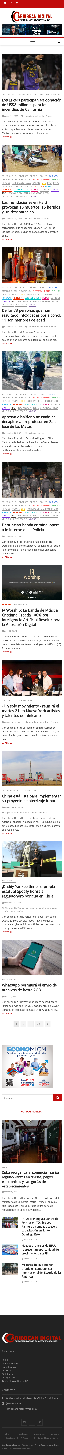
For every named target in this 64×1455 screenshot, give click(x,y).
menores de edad (48, 326)
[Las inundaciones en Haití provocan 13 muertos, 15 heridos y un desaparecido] (32, 158)
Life (44, 183)
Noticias (6, 1168)
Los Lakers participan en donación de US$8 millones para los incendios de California (32, 104)
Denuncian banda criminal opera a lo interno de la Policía (31, 527)
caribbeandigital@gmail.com (21, 1408)
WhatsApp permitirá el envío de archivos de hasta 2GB (29, 987)
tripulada (43, 812)
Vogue (32, 196)
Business (53, 176)
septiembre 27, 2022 (13, 902)
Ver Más (9, 137)
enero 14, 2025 (11, 116)
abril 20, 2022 (10, 996)
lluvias (37, 218)
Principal (7, 189)
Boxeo (43, 176)
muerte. (40, 433)
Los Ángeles (47, 116)
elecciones (25, 179)
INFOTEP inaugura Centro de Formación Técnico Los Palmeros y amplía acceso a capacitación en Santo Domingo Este (40, 1226)
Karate (36, 183)
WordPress (54, 1445)
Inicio (5, 1359)
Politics (39, 186)
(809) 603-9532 (14, 1403)
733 (40, 1024)
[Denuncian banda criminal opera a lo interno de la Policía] (32, 480)
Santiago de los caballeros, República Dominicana (31, 1398)
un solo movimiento (49, 722)
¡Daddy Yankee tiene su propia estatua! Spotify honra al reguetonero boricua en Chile (28, 891)
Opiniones (7, 1373)
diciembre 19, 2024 (13, 536)
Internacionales (21, 183)
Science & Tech (22, 189)
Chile (7, 908)
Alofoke (32, 722)
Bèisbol (34, 176)
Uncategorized (40, 193)
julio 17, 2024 (10, 631)
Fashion (56, 179)
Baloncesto (9, 94)
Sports (54, 189)
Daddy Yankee (17, 908)
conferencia (25, 812)
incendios (29, 116)
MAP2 (56, 183)
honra (28, 908)
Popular (50, 186)
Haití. (31, 218)
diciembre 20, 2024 (13, 433)
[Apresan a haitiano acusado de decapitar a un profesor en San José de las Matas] (32, 370)
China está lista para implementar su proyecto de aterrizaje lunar (31, 798)
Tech (4, 193)
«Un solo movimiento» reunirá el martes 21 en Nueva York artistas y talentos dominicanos (31, 710)
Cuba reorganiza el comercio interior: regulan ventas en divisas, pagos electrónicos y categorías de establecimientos (31, 1179)
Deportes (39, 94)
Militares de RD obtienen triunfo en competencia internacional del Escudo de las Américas (42, 1270)
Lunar (35, 812)
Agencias (9, 812)
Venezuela (21, 196)
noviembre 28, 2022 (13, 807)
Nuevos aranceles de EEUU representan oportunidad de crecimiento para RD (40, 1249)
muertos (45, 218)
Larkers (37, 116)
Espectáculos (9, 700)
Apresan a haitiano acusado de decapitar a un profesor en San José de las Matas (29, 421)
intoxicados (34, 326)
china (16, 812)
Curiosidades (24, 94)
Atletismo (7, 176)
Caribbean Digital (11, 1444)
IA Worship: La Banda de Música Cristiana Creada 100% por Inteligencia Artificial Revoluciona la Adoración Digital (31, 617)
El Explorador (9, 1377)
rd (38, 722)
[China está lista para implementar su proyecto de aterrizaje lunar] (32, 768)
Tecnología (53, 94)
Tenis (27, 193)
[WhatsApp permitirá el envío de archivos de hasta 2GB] (32, 957)
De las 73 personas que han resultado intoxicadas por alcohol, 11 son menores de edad (31, 315)
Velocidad (8, 196)
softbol (44, 189)
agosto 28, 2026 (10, 1192)
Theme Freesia (41, 1445)
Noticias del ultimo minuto (17, 186)
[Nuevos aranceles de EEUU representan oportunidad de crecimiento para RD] (10, 1249)
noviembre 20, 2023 (13, 722)
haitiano (32, 433)
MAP (49, 183)
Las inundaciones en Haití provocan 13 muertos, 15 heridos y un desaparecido (31, 207)
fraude (6, 183)
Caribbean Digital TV (16, 1381)
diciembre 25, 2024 (13, 218)
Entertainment (41, 179)
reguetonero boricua (41, 908)
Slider (34, 189)
